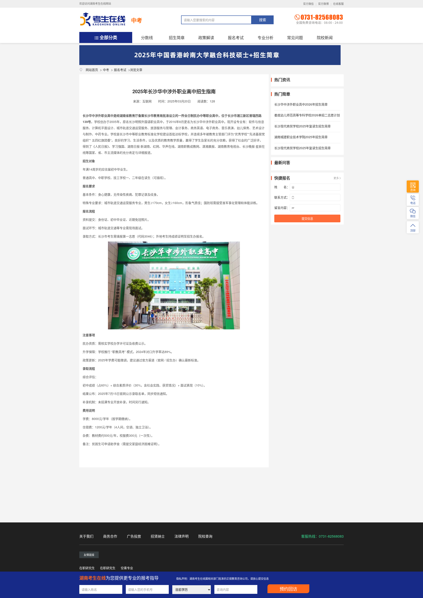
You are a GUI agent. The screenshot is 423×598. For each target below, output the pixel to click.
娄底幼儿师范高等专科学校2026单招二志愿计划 (307, 115)
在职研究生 (87, 568)
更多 (336, 178)
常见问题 (295, 37)
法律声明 (181, 536)
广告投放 (134, 536)
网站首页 (92, 69)
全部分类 (108, 37)
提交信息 (307, 218)
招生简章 (177, 37)
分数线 (147, 37)
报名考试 (236, 37)
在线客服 (338, 4)
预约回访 (288, 589)
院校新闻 (325, 37)
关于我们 (86, 536)
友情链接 (89, 555)
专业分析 (265, 37)
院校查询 (205, 536)
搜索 (262, 20)
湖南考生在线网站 (100, 3)
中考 (136, 20)
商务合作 (110, 536)
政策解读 (206, 37)
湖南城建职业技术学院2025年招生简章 (301, 137)
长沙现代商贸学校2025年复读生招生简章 (302, 126)
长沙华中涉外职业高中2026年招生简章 (301, 104)
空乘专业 (127, 568)
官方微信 (308, 4)
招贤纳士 (158, 536)
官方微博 (323, 4)
